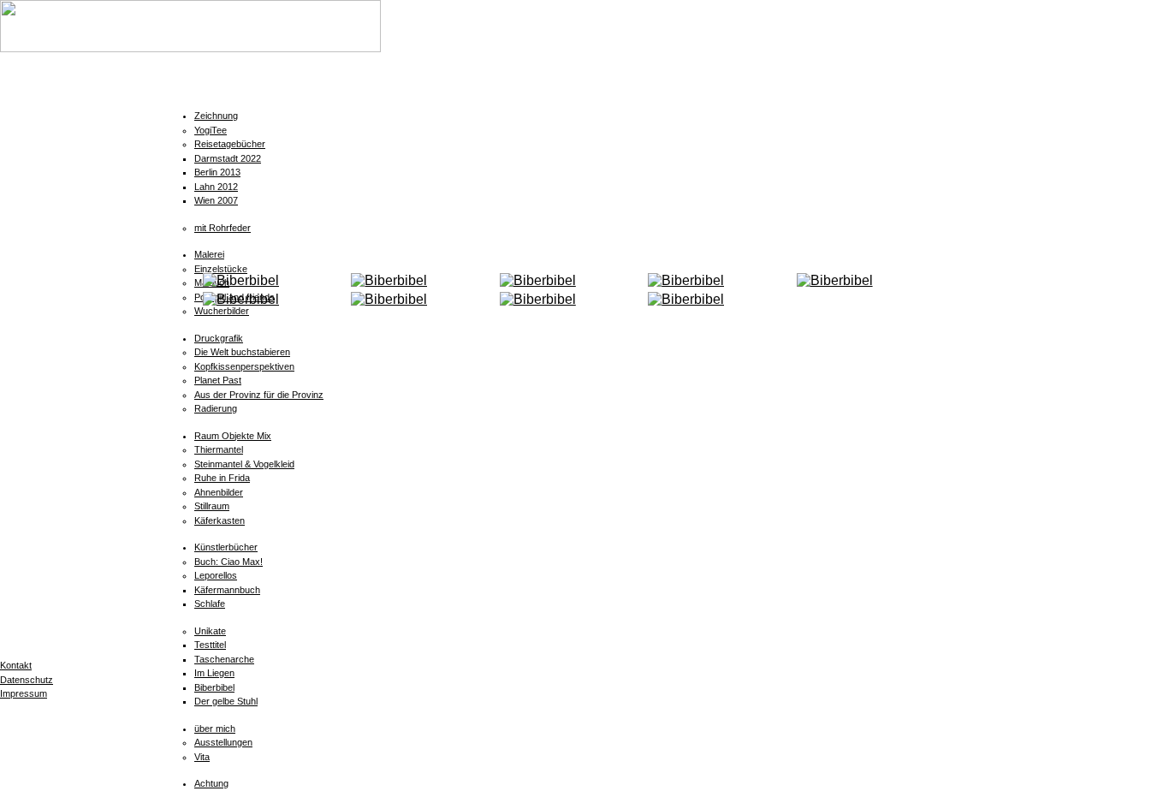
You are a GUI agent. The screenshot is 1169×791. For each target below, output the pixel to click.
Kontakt (16, 665)
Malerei (209, 254)
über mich (214, 728)
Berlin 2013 (217, 172)
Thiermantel (218, 449)
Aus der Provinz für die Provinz (258, 395)
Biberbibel (214, 687)
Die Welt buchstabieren (242, 352)
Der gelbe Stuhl (226, 701)
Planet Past (217, 380)
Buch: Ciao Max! (228, 561)
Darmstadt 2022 (227, 158)
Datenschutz (26, 680)
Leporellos (215, 575)
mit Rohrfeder (222, 228)
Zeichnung (216, 115)
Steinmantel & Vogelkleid (244, 464)
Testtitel (210, 644)
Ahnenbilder (218, 492)
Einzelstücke (220, 269)
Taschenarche (224, 659)
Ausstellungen (223, 742)
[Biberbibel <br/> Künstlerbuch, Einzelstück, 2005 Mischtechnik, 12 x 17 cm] (389, 280)
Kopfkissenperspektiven (244, 366)
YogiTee (210, 130)
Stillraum (211, 506)
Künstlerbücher (226, 547)
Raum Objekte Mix (232, 436)
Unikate (210, 631)
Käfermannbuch (227, 590)
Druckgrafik (218, 338)
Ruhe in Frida (222, 478)
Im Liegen (214, 673)
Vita (202, 757)
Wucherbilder (221, 311)
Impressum (23, 693)
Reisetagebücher (229, 144)
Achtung (211, 783)
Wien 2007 (216, 200)
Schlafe (209, 603)
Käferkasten (219, 520)
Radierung (215, 408)
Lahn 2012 (216, 186)
